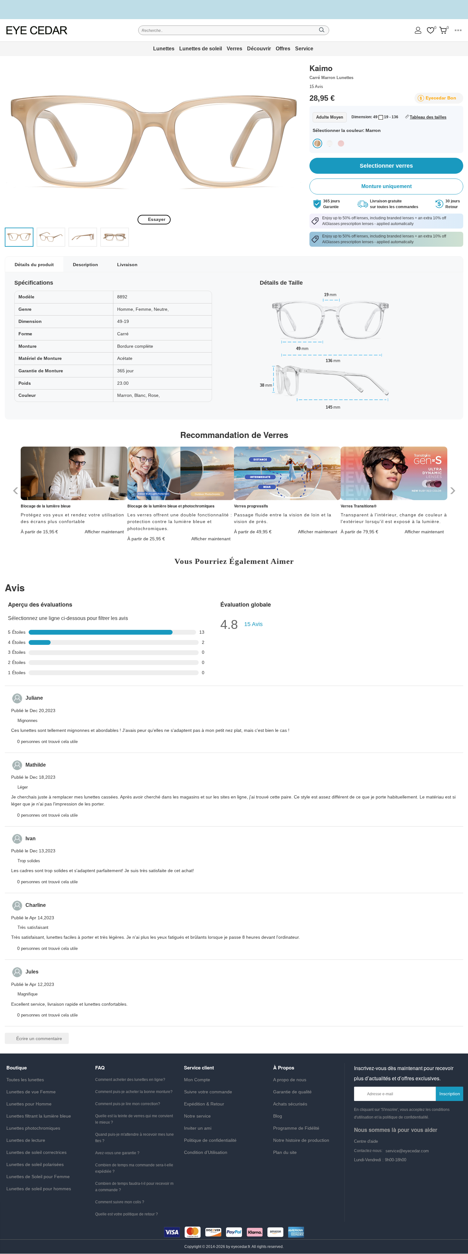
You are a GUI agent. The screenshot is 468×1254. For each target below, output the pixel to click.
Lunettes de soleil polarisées (35, 1164)
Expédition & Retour (204, 1103)
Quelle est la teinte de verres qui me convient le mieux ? (134, 1119)
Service (304, 48)
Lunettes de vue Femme (31, 1091)
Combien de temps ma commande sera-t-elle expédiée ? (134, 1168)
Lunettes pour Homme (29, 1103)
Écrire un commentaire (38, 1038)
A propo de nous (289, 1079)
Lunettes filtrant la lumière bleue (38, 1116)
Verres (234, 48)
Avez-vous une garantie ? (117, 1153)
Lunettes (163, 48)
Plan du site (285, 1152)
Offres (283, 48)
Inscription (449, 1093)
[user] (418, 30)
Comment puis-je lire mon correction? (127, 1104)
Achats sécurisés (290, 1103)
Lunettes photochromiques (33, 1128)
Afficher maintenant (104, 531)
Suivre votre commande (208, 1091)
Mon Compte (197, 1079)
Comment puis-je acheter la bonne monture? (134, 1092)
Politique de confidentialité (210, 1140)
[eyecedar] (37, 30)
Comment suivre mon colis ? (119, 1202)
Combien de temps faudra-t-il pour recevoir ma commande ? (134, 1186)
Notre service (197, 1116)
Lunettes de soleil (200, 48)
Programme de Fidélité (296, 1128)
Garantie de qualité (292, 1091)
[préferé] (430, 30)
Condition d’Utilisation (205, 1152)
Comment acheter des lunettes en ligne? (130, 1079)
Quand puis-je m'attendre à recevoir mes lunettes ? (134, 1137)
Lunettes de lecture (25, 1140)
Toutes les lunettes (25, 1079)
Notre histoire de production (301, 1140)
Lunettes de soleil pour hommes (38, 1188)
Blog (277, 1116)
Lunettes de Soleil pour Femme (38, 1176)
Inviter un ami (197, 1128)
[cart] (443, 30)
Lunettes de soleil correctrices (36, 1152)
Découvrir (259, 48)
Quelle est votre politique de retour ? (126, 1214)
